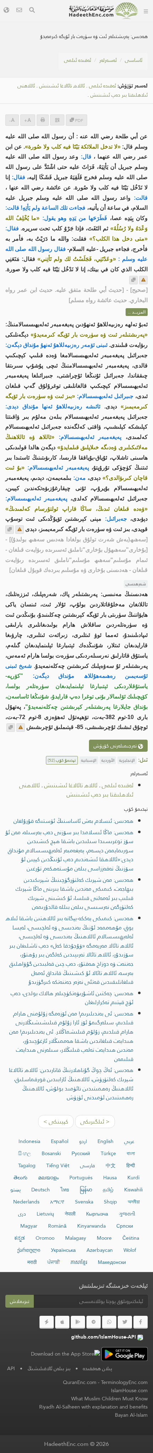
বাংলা (131, 1153)
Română (57, 1226)
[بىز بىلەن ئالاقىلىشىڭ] (19, 10)
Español (59, 1141)
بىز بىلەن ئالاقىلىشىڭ (48, 1368)
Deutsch (40, 1189)
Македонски (112, 1262)
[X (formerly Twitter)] (125, 1322)
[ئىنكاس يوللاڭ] (143, 280)
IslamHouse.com (129, 1390)
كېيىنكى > (55, 1121)
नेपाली (70, 1213)
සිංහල (24, 1153)
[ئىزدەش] (32, 10)
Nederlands (26, 1201)
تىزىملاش (19, 1301)
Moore (104, 1238)
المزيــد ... (137, 312)
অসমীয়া (134, 1201)
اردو (83, 1141)
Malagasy (75, 1238)
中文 (111, 1165)
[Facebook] (140, 1322)
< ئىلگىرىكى (95, 1121)
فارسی (87, 1165)
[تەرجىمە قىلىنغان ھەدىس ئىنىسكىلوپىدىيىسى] (103, 10)
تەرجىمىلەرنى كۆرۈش (116, 745)
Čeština (130, 1238)
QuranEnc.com (79, 1382)
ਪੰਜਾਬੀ (53, 1262)
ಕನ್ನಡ (19, 1238)
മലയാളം (48, 1177)
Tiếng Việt (57, 1165)
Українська (63, 1250)
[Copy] (133, 280)
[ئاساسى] (146, 10)
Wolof (129, 1250)
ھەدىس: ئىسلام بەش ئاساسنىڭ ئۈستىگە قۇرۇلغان (73, 821)
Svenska (84, 1201)
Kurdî (133, 1177)
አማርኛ (57, 1201)
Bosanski (51, 1153)
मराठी (32, 1262)
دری (22, 1213)
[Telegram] (93, 1322)
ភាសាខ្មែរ (78, 1262)
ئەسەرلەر (108, 60)
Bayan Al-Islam (131, 1415)
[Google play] (78, 1322)
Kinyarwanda (91, 1226)
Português (81, 1177)
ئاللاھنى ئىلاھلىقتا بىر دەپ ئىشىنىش (76, 790)
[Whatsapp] (109, 1322)
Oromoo (45, 1238)
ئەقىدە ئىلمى (77, 60)
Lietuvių (45, 1213)
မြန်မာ (86, 1189)
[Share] (57, 119)
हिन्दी (130, 1165)
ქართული (28, 1250)
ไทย (64, 1189)
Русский (81, 1153)
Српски (124, 1226)
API (11, 1368)
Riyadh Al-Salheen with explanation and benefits (93, 1406)
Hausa (110, 1177)
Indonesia (29, 1141)
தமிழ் (108, 1189)
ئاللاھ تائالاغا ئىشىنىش (62, 85)
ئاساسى (133, 60)
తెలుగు (20, 1177)
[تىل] (6, 10)
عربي (129, 1141)
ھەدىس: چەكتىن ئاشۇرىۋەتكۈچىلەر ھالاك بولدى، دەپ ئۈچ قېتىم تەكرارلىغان (72, 998)
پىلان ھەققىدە (97, 1368)
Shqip (110, 1201)
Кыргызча (97, 1213)
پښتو (15, 1189)
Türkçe (108, 1153)
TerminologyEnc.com (124, 1382)
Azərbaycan (99, 1250)
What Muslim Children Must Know (109, 1398)
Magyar (28, 1226)
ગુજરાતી (127, 1213)
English (105, 1141)
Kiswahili (133, 1189)
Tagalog (27, 1165)
